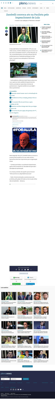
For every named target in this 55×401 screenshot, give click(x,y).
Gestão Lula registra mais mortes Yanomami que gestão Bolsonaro (25, 317)
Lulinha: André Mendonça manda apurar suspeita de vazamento (41, 361)
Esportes (35, 382)
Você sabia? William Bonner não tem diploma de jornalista (47, 32)
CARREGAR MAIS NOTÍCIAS (27, 366)
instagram (4, 3)
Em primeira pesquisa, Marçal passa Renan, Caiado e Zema (46, 41)
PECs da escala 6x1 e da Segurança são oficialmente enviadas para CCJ (7, 332)
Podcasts (7, 387)
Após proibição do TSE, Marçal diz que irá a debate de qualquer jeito (41, 347)
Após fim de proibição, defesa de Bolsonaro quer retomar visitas (8, 347)
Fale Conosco (7, 393)
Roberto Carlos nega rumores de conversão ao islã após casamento (47, 37)
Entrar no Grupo (30, 283)
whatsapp (6, 3)
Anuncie (2, 393)
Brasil (2, 382)
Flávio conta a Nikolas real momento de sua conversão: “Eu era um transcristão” (25, 361)
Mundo (52, 382)
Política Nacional (5, 301)
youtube (10, 3)
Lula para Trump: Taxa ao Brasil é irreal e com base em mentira (25, 303)
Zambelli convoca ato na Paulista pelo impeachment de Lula (8, 303)
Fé (1, 384)
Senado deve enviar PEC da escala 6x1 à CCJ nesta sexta (8, 361)
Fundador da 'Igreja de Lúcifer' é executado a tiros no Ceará (46, 27)
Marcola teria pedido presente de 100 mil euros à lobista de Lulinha (41, 303)
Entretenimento (45, 382)
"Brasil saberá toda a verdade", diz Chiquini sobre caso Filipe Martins (40, 318)
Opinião (2, 387)
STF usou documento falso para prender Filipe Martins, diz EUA (47, 46)
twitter (13, 3)
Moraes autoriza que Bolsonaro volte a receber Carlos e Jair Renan (24, 332)
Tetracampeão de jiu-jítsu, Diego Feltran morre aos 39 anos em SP (47, 51)
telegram (8, 3)
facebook (1, 3)
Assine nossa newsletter (4, 376)
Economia (28, 382)
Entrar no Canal (16, 283)
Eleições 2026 (20, 330)
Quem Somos (13, 393)
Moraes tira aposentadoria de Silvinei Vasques (7, 317)
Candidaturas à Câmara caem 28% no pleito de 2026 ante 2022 (25, 347)
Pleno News (27, 3)
